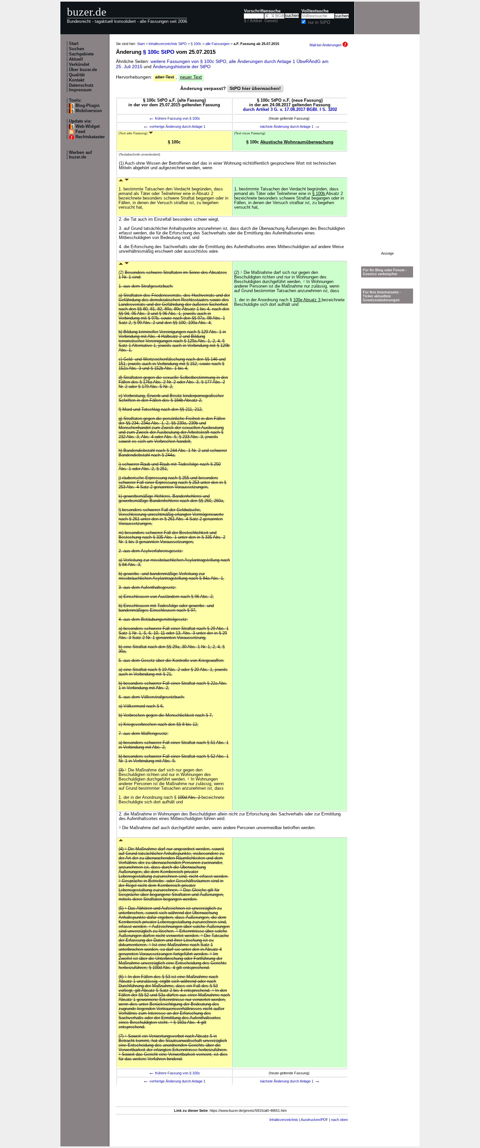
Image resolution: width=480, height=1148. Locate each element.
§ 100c (196, 44)
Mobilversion (88, 111)
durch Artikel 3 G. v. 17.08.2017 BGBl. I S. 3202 (290, 109)
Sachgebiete (81, 54)
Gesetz (271, 21)
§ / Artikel (253, 21)
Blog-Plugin (87, 105)
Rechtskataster (90, 137)
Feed (80, 131)
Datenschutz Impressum (81, 87)
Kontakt (76, 80)
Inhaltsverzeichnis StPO (168, 44)
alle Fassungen (217, 44)
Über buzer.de (83, 69)
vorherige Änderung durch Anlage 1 (174, 126)
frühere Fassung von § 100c (174, 118)
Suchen (76, 49)
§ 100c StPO (158, 52)
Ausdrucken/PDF (314, 1120)
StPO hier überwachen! (255, 88)
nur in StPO (319, 22)
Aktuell (76, 59)
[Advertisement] (387, 153)
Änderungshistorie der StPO (182, 66)
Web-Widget (87, 126)
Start (73, 43)
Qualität (77, 75)
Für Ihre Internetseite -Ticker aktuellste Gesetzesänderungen (382, 296)
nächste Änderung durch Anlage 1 (290, 126)
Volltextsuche (314, 11)
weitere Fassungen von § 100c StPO (188, 61)
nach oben (339, 1120)
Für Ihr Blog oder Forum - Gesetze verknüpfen (385, 272)
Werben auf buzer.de (80, 154)
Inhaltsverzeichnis (283, 1120)
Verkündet (79, 64)
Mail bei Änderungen (326, 45)
